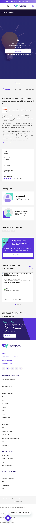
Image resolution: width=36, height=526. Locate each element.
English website (18, 501)
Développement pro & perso (8, 379)
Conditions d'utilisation (11, 499)
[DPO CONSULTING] (11, 289)
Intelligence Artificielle (7, 393)
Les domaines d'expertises (10, 357)
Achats (3, 414)
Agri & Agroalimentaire (7, 431)
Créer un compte (7, 360)
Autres (16, 313)
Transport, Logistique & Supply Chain (10, 438)
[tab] (6, 89)
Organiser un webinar (24, 1)
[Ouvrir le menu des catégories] (4, 6)
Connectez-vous (7, 363)
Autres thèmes (5, 445)
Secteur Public (5, 424)
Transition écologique (7, 386)
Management (5, 390)
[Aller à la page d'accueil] (21, 6)
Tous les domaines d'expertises (15, 312)
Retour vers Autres (8, 12)
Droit (3, 410)
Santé (3, 441)
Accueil (3, 312)
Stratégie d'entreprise (7, 313)
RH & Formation (5, 403)
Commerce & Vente (6, 417)
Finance (4, 407)
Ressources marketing (11, 1)
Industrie (4, 421)
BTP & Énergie (5, 428)
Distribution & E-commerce (8, 434)
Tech (3, 400)
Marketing (4, 396)
